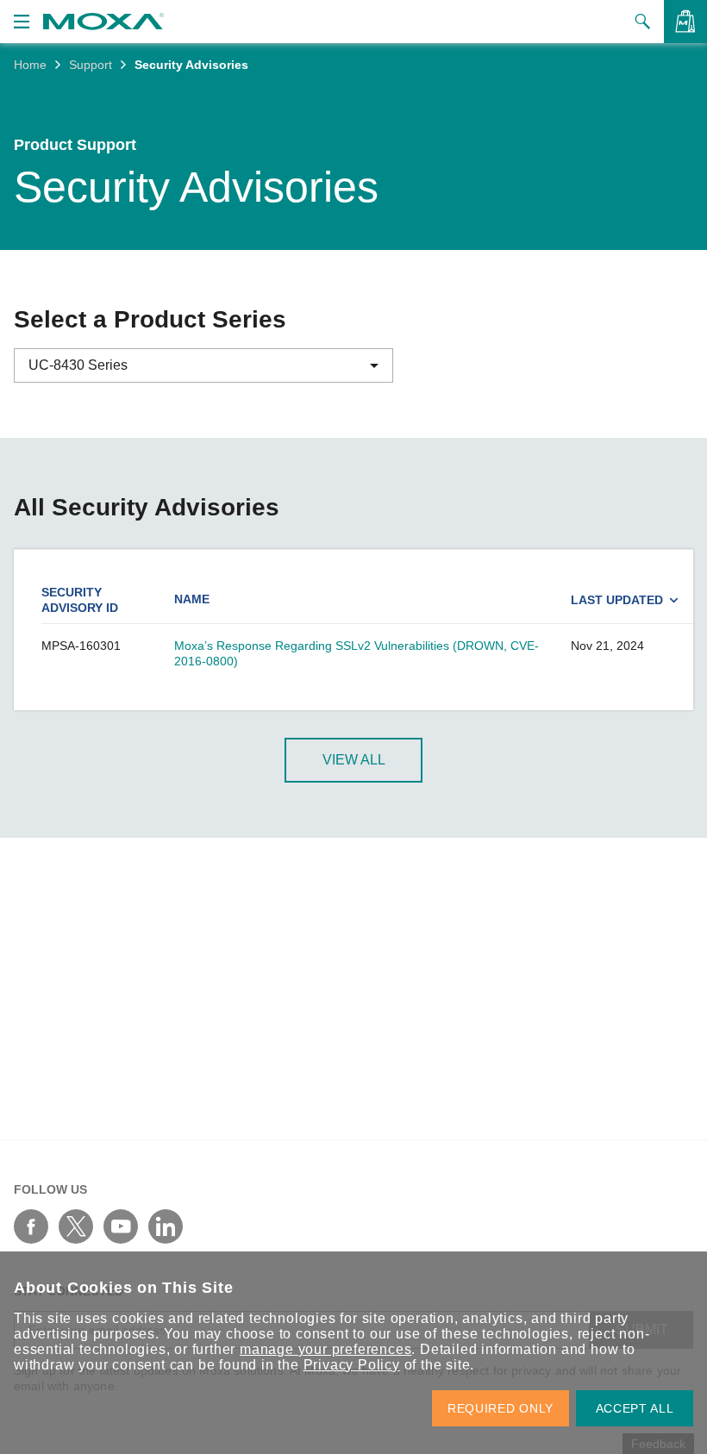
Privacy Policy (351, 1364)
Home (30, 65)
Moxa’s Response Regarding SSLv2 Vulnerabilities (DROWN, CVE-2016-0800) (356, 653)
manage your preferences (325, 1349)
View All (353, 759)
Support (90, 65)
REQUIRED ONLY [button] (500, 1408)
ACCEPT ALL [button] (635, 1408)
